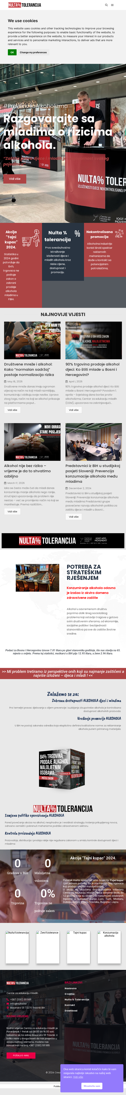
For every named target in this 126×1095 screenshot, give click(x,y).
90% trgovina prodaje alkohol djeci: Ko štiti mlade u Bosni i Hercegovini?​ (92, 369)
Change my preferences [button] (33, 52)
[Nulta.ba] (24, 5)
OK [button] (12, 52)
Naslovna (70, 988)
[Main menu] (112, 5)
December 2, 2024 (80, 488)
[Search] (106, 5)
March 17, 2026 (16, 483)
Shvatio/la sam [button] (92, 1086)
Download (71, 1010)
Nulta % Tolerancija (77, 999)
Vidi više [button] (78, 1077)
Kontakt (70, 1005)
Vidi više (12, 410)
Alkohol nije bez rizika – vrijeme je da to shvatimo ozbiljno (27, 471)
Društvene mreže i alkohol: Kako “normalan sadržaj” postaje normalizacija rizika (29, 369)
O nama (69, 994)
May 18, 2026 (15, 381)
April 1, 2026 (75, 381)
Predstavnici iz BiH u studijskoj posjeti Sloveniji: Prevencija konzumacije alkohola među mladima (92, 473)
